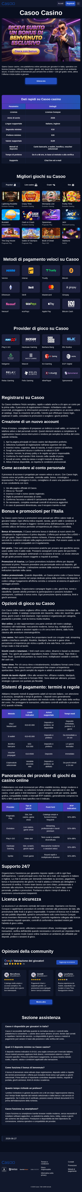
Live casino (29, 185)
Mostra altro (41, 1002)
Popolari (9, 185)
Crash (49, 185)
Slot (69, 185)
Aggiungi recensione (67, 962)
